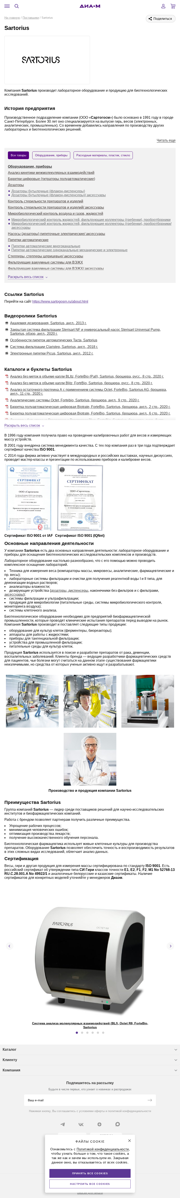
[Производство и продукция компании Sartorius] (32, 701)
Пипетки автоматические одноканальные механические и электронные (69, 250)
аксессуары (13, 594)
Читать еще (166, 140)
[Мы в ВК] (81, 1124)
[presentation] (9, 946)
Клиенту (10, 1060)
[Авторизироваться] (163, 6)
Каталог (9, 1049)
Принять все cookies (90, 1173)
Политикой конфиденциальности (103, 1149)
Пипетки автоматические (28, 240)
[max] (117, 1124)
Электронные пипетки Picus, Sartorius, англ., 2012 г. (51, 353)
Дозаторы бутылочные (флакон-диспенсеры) (48, 191)
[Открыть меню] (7, 6)
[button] (76, 1032)
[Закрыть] (129, 1141)
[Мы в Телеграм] (62, 1124)
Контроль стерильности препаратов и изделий (45, 201)
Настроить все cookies (90, 1184)
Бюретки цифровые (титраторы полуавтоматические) (51, 179)
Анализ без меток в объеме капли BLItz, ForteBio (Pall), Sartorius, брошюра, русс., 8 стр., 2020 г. (87, 376)
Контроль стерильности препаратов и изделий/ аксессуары (56, 207)
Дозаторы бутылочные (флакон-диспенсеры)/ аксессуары (58, 195)
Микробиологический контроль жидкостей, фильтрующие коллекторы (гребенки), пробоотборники (91, 220)
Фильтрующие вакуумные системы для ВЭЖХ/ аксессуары (56, 268)
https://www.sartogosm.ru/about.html (60, 301)
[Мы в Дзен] (99, 1124)
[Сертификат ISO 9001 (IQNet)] (80, 498)
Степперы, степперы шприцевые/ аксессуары (45, 256)
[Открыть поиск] (16, 6)
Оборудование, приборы (30, 166)
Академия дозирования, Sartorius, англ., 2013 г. (48, 323)
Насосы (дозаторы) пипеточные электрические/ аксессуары (56, 234)
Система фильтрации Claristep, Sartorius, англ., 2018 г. (54, 347)
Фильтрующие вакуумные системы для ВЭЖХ (45, 262)
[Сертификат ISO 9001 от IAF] (28, 498)
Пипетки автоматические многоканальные (45, 246)
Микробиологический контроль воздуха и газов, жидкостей (55, 213)
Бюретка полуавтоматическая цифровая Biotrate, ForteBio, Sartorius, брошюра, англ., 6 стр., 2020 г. (90, 413)
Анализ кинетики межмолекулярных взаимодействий (51, 173)
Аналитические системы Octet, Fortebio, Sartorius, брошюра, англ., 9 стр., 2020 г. (74, 400)
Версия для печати (90, 1192)
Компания (11, 1070)
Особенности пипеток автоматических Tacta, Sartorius (53, 340)
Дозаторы (16, 185)
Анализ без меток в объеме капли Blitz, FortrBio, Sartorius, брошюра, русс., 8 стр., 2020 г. (81, 383)
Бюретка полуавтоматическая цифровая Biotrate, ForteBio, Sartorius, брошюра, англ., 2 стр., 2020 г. (90, 407)
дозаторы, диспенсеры (69, 590)
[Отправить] (149, 1101)
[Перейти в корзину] (173, 6)
